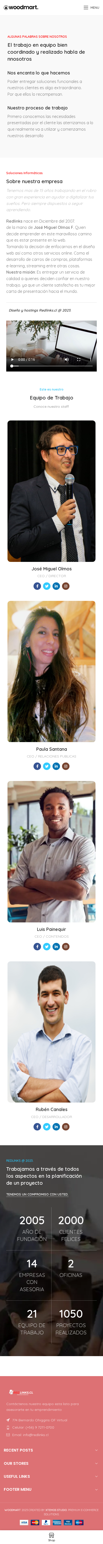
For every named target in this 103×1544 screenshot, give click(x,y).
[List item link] (51, 1427)
